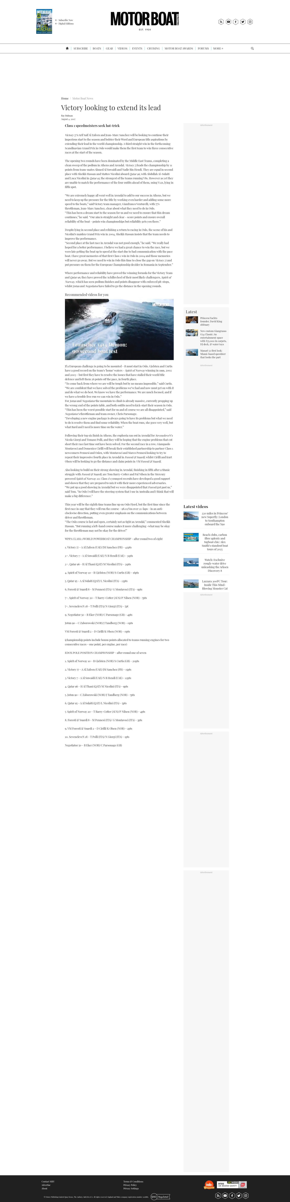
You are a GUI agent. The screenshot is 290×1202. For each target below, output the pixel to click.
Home (65, 98)
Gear (109, 48)
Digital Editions (66, 23)
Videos (122, 48)
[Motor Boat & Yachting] (145, 22)
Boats (96, 48)
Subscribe (80, 48)
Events (137, 48)
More (217, 48)
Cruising (153, 48)
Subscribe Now (65, 20)
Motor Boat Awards (178, 48)
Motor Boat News (82, 98)
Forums (203, 48)
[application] (119, 329)
